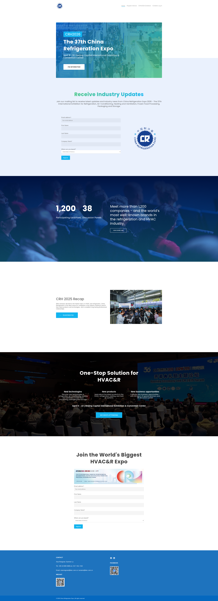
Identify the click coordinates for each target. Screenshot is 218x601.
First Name (64, 125)
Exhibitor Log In (157, 5)
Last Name (64, 133)
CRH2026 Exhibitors (144, 5)
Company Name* (66, 141)
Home (123, 5)
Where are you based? (68, 149)
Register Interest (132, 5)
